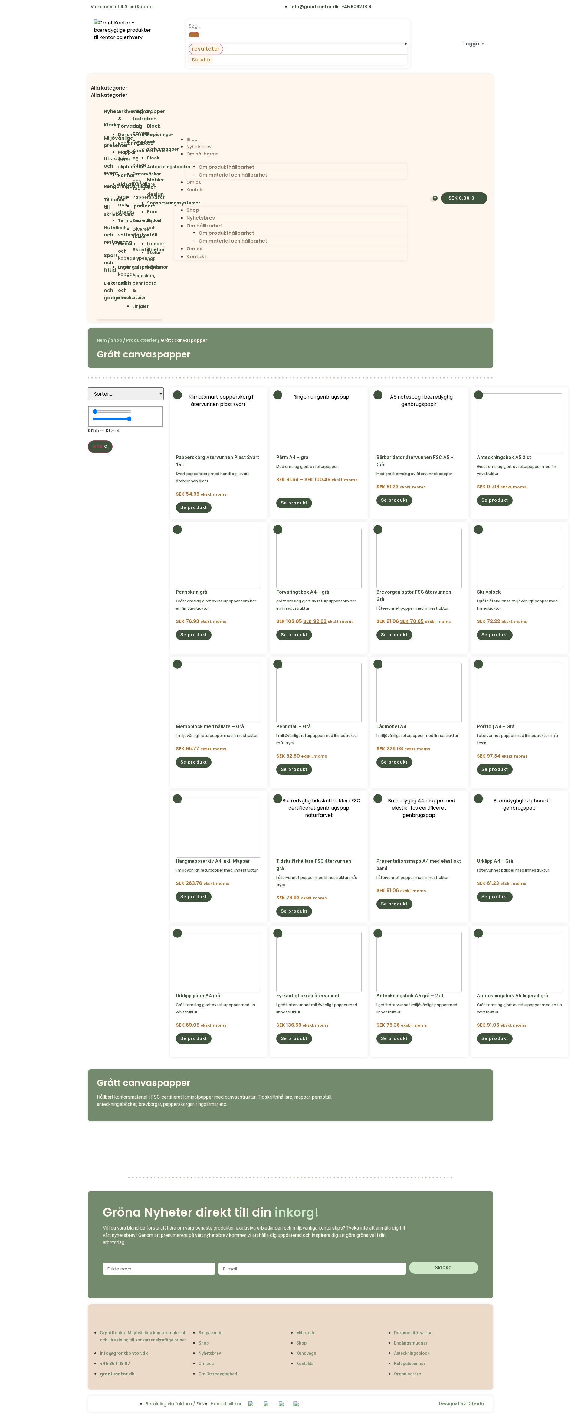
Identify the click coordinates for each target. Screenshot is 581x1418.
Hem (102, 340)
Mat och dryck (125, 204)
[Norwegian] (185, 7)
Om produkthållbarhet (226, 167)
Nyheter (113, 111)
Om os (193, 182)
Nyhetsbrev (199, 147)
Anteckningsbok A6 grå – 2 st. (410, 996)
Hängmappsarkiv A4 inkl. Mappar (213, 861)
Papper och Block (156, 118)
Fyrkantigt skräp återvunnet (308, 996)
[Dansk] (160, 7)
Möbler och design (155, 187)
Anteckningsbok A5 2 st (504, 457)
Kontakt (195, 190)
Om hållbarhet (202, 154)
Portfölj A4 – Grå (495, 726)
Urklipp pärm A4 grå (198, 996)
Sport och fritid (111, 262)
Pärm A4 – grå (292, 457)
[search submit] (194, 34)
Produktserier (141, 340)
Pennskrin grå (191, 592)
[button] (129, 80)
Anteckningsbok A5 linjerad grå (512, 996)
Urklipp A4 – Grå (495, 861)
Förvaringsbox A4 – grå (302, 592)
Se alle (201, 59)
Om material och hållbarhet (233, 174)
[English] (172, 7)
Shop (192, 139)
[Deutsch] (198, 7)
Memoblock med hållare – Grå (210, 726)
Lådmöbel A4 (391, 726)
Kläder (112, 124)
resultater (206, 48)
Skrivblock (489, 592)
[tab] (129, 88)
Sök (98, 446)
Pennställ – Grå (293, 726)
